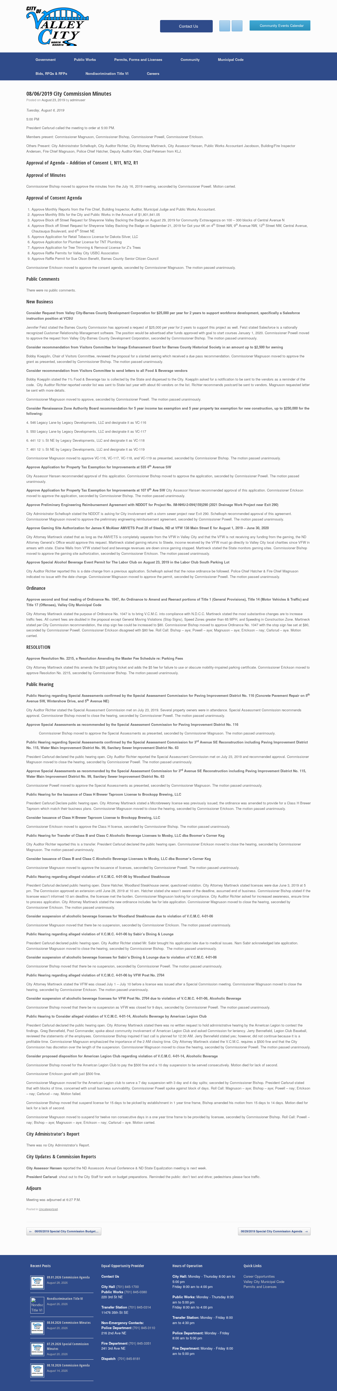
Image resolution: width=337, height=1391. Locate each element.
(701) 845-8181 (129, 1358)
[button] (303, 66)
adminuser (77, 100)
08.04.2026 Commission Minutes (69, 1322)
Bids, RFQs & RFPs (51, 73)
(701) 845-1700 (127, 1286)
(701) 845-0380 (135, 1291)
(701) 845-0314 (139, 1307)
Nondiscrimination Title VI (107, 73)
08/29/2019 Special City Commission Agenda (274, 1231)
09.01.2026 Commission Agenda (68, 1277)
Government (46, 59)
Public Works (85, 59)
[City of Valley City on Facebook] (224, 25)
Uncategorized (48, 1209)
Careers (153, 73)
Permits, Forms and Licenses (138, 59)
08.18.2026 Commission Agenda (68, 1365)
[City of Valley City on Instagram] (237, 25)
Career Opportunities (259, 1276)
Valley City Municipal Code (264, 1281)
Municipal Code (231, 59)
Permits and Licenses (260, 1286)
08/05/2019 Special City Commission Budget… (63, 1231)
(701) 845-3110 (143, 1327)
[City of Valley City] (57, 26)
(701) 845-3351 (139, 1343)
